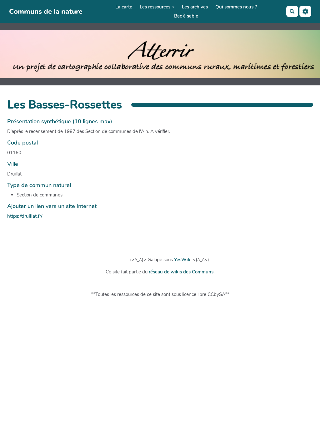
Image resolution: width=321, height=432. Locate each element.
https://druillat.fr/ (24, 216)
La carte (123, 7)
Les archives (195, 7)
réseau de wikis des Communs (181, 272)
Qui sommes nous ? (236, 7)
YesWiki (183, 260)
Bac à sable (186, 16)
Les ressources (155, 7)
